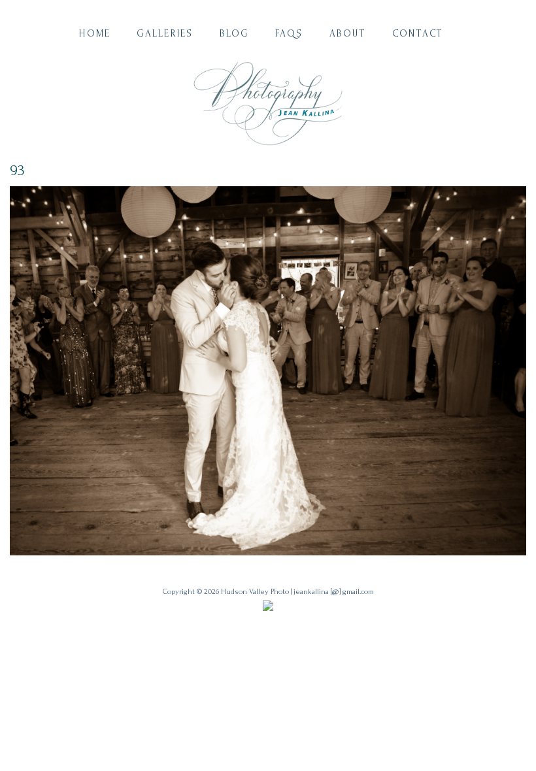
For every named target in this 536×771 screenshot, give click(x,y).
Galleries (165, 33)
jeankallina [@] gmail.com (333, 591)
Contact (418, 33)
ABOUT (347, 33)
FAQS (289, 33)
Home (94, 33)
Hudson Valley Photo (255, 591)
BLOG (234, 33)
